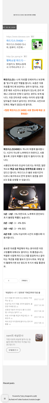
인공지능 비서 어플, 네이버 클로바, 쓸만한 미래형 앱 (18, 305)
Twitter (19, 399)
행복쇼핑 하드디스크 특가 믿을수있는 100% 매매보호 (16, 60)
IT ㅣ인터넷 (19, 292)
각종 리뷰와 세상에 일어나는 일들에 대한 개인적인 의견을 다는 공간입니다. (18, 342)
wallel (35, 396)
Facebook (25, 399)
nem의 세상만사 (14, 335)
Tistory (22, 396)
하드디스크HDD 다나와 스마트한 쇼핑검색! (16, 40)
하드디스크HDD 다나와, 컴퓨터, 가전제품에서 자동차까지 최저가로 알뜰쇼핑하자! (16, 46)
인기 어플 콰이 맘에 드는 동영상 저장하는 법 (18, 299)
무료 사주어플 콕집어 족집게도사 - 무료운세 (18, 317)
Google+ (37, 399)
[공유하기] (11, 281)
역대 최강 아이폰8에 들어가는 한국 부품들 (19, 323)
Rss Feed (11, 399)
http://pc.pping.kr (14, 56)
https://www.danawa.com (18, 36)
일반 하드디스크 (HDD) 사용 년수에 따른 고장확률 (24, 15)
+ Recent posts (8, 383)
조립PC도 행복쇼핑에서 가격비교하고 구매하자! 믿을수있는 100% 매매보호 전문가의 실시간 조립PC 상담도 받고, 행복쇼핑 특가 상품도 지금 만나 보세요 (16, 65)
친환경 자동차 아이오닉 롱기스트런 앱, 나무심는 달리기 (18, 311)
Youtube (32, 399)
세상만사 (9, 292)
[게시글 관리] (15, 281)
